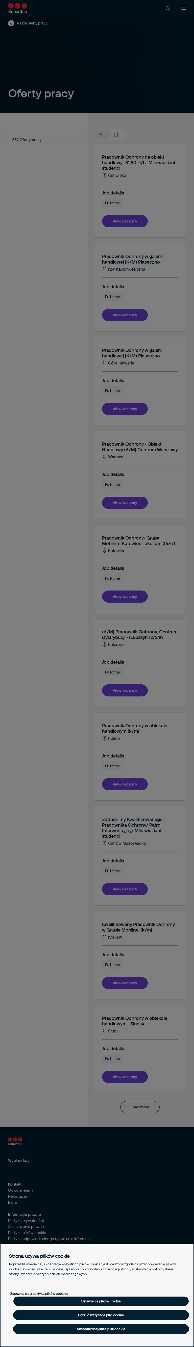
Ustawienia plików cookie (101, 1301)
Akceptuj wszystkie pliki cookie (101, 1329)
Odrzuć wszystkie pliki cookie (101, 1315)
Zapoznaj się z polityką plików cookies (39, 1294)
